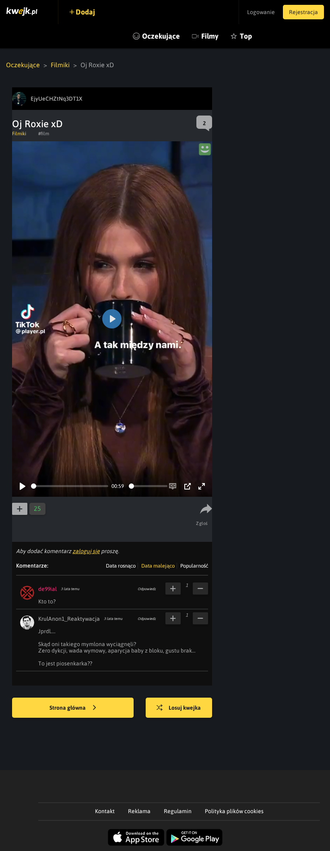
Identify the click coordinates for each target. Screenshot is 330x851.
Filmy (210, 36)
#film (43, 133)
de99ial (47, 589)
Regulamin (178, 811)
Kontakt (105, 811)
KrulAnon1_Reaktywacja (69, 619)
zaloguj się (86, 551)
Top (246, 36)
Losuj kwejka (185, 707)
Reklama (139, 811)
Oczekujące (161, 36)
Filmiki (60, 64)
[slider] (69, 486)
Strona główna (68, 707)
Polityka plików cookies (234, 811)
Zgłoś (202, 523)
